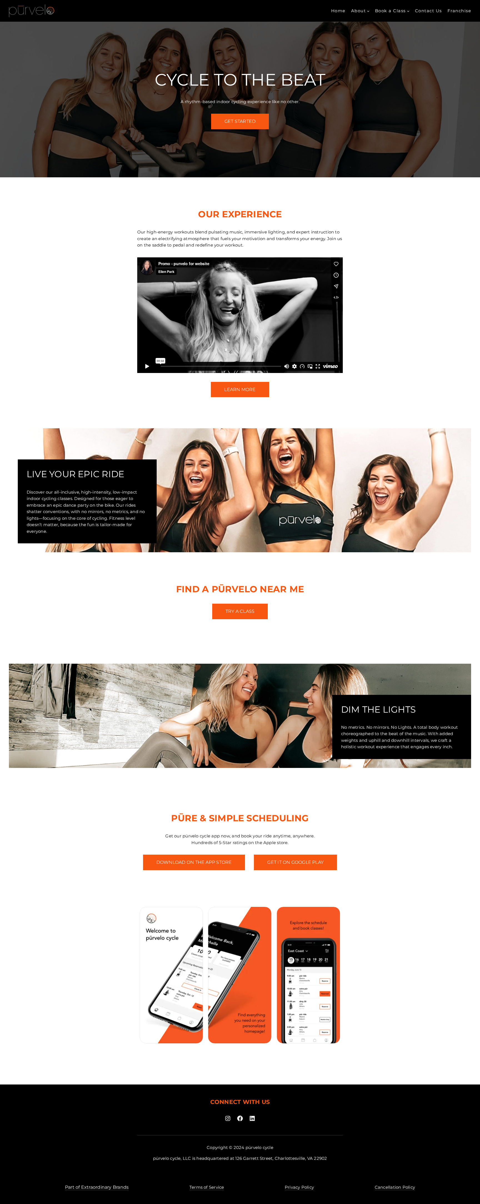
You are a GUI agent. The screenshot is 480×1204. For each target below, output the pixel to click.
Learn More (240, 389)
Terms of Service (206, 1187)
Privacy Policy (299, 1187)
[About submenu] (368, 11)
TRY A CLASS (240, 611)
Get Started (240, 121)
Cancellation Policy (395, 1187)
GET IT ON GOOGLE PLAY (295, 862)
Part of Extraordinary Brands (97, 1187)
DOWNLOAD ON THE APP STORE (194, 862)
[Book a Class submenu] (408, 11)
